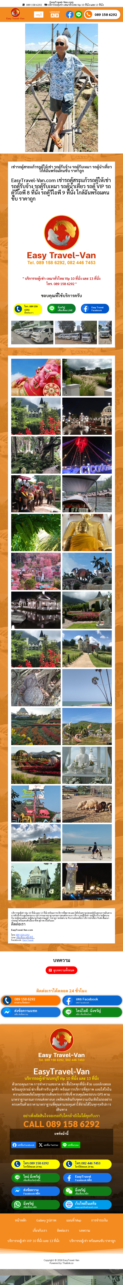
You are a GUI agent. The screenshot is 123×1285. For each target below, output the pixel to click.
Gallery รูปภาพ (46, 1220)
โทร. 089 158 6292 (30, 308)
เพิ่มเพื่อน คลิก (82, 1193)
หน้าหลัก (20, 1220)
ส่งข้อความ (31, 1190)
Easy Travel (97, 307)
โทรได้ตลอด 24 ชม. (32, 1166)
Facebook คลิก (83, 1180)
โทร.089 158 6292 (36, 1163)
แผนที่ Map (73, 1220)
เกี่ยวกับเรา (40, 1230)
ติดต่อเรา (28, 312)
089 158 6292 (106, 14)
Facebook (96, 310)
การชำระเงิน (99, 1220)
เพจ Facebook (87, 999)
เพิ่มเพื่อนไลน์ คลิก (32, 1180)
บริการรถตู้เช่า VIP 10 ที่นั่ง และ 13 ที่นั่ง (33, 1241)
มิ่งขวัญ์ (61, 307)
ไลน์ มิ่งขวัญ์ (31, 1176)
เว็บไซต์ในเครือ (85, 1203)
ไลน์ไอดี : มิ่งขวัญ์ (88, 1010)
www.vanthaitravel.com (86, 1207)
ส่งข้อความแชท (25, 1010)
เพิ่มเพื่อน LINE (65, 310)
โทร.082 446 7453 (87, 1163)
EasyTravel (83, 1176)
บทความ (84, 1230)
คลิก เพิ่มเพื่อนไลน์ (83, 1014)
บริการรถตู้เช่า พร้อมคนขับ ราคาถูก (92, 1241)
